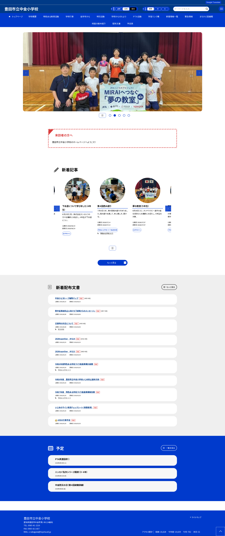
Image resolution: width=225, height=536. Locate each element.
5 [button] (129, 115)
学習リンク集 (153, 16)
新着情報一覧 (172, 16)
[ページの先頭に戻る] (220, 531)
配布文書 (116, 23)
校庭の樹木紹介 (99, 23)
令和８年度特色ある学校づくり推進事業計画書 (74, 364)
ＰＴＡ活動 (137, 16)
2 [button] (115, 115)
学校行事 (70, 16)
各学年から (85, 16)
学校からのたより (118, 16)
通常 (118, 9)
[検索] (207, 8)
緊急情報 (189, 16)
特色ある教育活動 (51, 16)
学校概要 (32, 16)
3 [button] (119, 115)
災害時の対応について (64, 323)
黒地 (133, 9)
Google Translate (213, 2)
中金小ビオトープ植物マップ (67, 298)
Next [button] (199, 73)
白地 (126, 9)
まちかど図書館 (206, 16)
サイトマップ (196, 517)
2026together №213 (65, 351)
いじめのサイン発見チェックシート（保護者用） (74, 407)
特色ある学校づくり (106, 233)
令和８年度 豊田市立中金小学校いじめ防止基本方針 (77, 379)
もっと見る (111, 262)
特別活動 (101, 16)
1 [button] (110, 115)
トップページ (17, 16)
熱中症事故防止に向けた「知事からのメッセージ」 (75, 310)
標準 (150, 9)
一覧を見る (170, 447)
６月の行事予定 (64, 420)
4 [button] (124, 115)
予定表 (130, 23)
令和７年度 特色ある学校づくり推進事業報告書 (75, 392)
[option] (112, 71)
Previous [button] (26, 73)
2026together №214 (65, 338)
